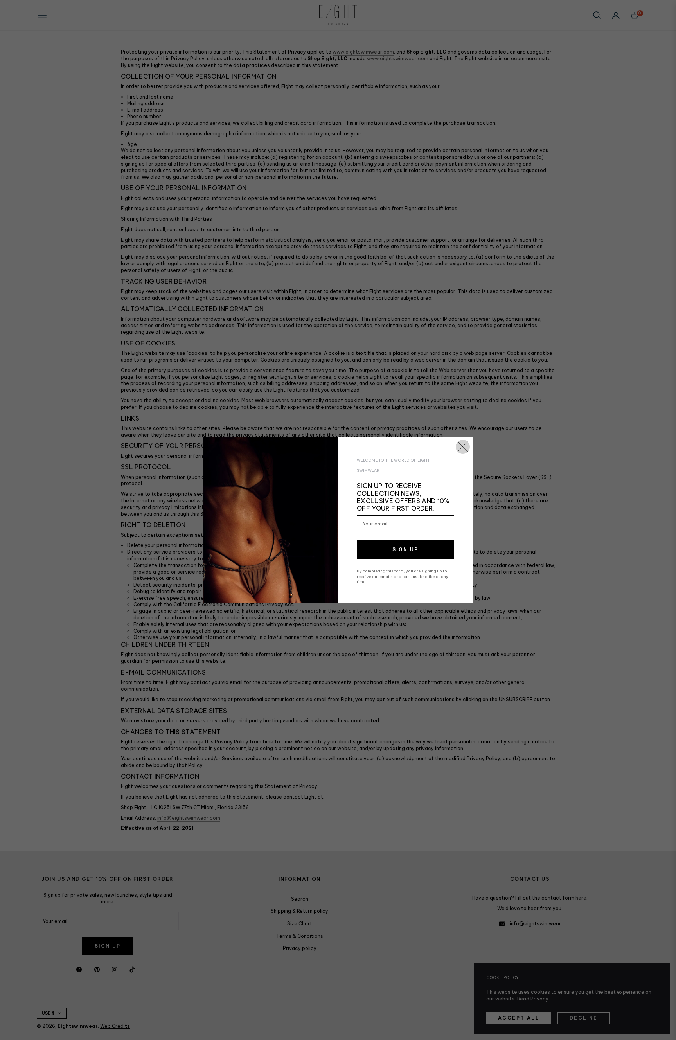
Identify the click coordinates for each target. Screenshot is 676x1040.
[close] (463, 447)
